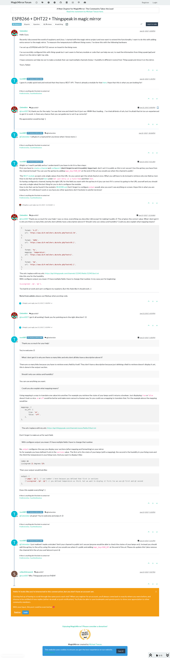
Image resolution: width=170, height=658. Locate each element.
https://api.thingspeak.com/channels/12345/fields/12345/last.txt (72, 273)
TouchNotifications (36, 93)
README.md (61, 187)
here (105, 82)
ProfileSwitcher (24, 93)
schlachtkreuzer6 (26, 572)
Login (26, 612)
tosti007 (23, 79)
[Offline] (15, 32)
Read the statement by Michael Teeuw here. (85, 11)
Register (17, 612)
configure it (56, 168)
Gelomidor (24, 31)
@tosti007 (35, 108)
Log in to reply (152, 24)
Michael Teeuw (95, 644)
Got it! (121, 651)
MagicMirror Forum (21, 2)
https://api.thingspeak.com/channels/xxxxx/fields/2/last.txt (71, 428)
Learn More (50, 652)
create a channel (40, 168)
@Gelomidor (51, 133)
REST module (29, 176)
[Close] (156, 591)
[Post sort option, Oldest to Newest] (141, 24)
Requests (17, 24)
